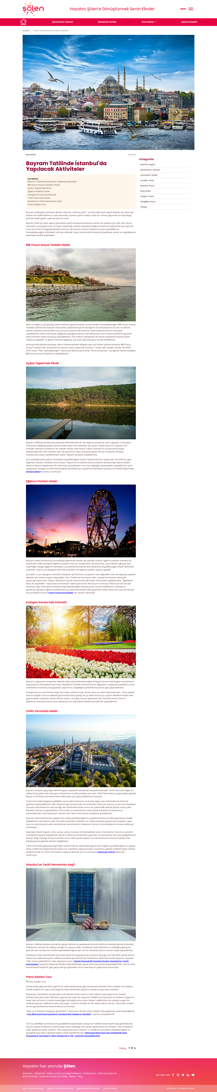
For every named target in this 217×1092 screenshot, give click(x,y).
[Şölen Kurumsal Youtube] (193, 1074)
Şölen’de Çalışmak (107, 1073)
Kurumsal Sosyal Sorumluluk (53, 1076)
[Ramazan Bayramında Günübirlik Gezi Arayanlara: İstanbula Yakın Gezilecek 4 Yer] (81, 1040)
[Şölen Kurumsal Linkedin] (188, 1074)
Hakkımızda (39, 1073)
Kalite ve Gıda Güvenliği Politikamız (64, 1073)
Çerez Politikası (110, 1088)
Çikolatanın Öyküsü (62, 21)
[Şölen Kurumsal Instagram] (178, 1074)
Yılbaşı (143, 206)
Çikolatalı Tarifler (107, 21)
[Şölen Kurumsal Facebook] (173, 1074)
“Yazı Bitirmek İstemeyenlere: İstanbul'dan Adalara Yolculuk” (59, 1014)
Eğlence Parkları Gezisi (39, 191)
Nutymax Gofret (106, 852)
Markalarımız (90, 1073)
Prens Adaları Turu (37, 204)
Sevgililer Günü (147, 201)
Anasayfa (26, 31)
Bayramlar (145, 191)
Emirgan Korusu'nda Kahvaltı (42, 194)
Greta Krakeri (33, 471)
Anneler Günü (147, 180)
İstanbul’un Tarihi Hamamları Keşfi (45, 201)
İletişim (72, 1076)
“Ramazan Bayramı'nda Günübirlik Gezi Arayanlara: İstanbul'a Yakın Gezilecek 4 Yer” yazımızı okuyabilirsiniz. (76, 1034)
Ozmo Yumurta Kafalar (60, 592)
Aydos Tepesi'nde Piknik (39, 188)
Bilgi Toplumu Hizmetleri (33, 1088)
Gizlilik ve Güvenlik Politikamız (60, 1088)
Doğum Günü (147, 196)
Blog (80, 1076)
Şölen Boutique (30, 1076)
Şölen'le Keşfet (189, 21)
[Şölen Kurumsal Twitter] (183, 1074)
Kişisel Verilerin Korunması (88, 1088)
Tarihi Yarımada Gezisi (39, 198)
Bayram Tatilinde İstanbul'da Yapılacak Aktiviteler (52, 181)
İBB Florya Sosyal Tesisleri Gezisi (44, 184)
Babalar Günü (147, 185)
